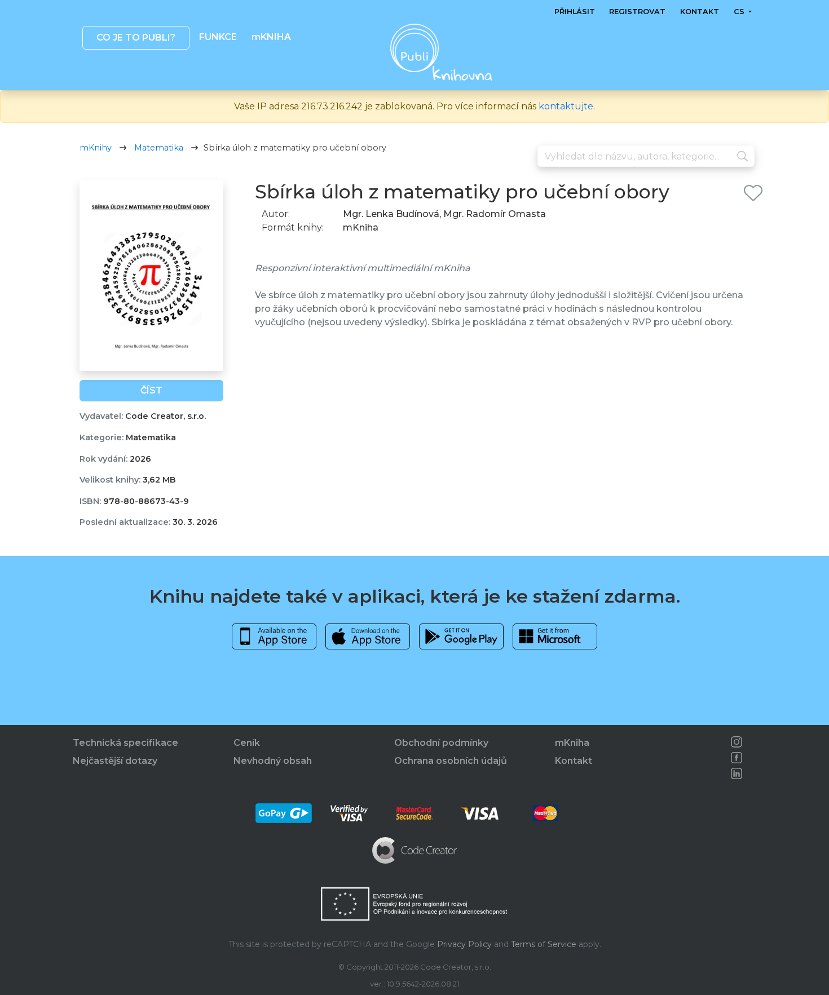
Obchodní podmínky (441, 742)
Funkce (218, 37)
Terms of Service (543, 944)
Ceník (246, 742)
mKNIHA (270, 37)
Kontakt (699, 11)
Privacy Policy (464, 944)
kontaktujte (566, 106)
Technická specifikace (125, 742)
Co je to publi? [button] (135, 37)
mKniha (572, 742)
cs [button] (739, 11)
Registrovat (637, 11)
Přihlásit (574, 11)
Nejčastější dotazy (115, 760)
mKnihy (96, 148)
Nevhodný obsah (272, 760)
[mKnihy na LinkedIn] (736, 773)
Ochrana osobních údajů (450, 760)
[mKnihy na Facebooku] (736, 757)
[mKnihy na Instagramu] (736, 742)
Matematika (158, 148)
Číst (151, 390)
